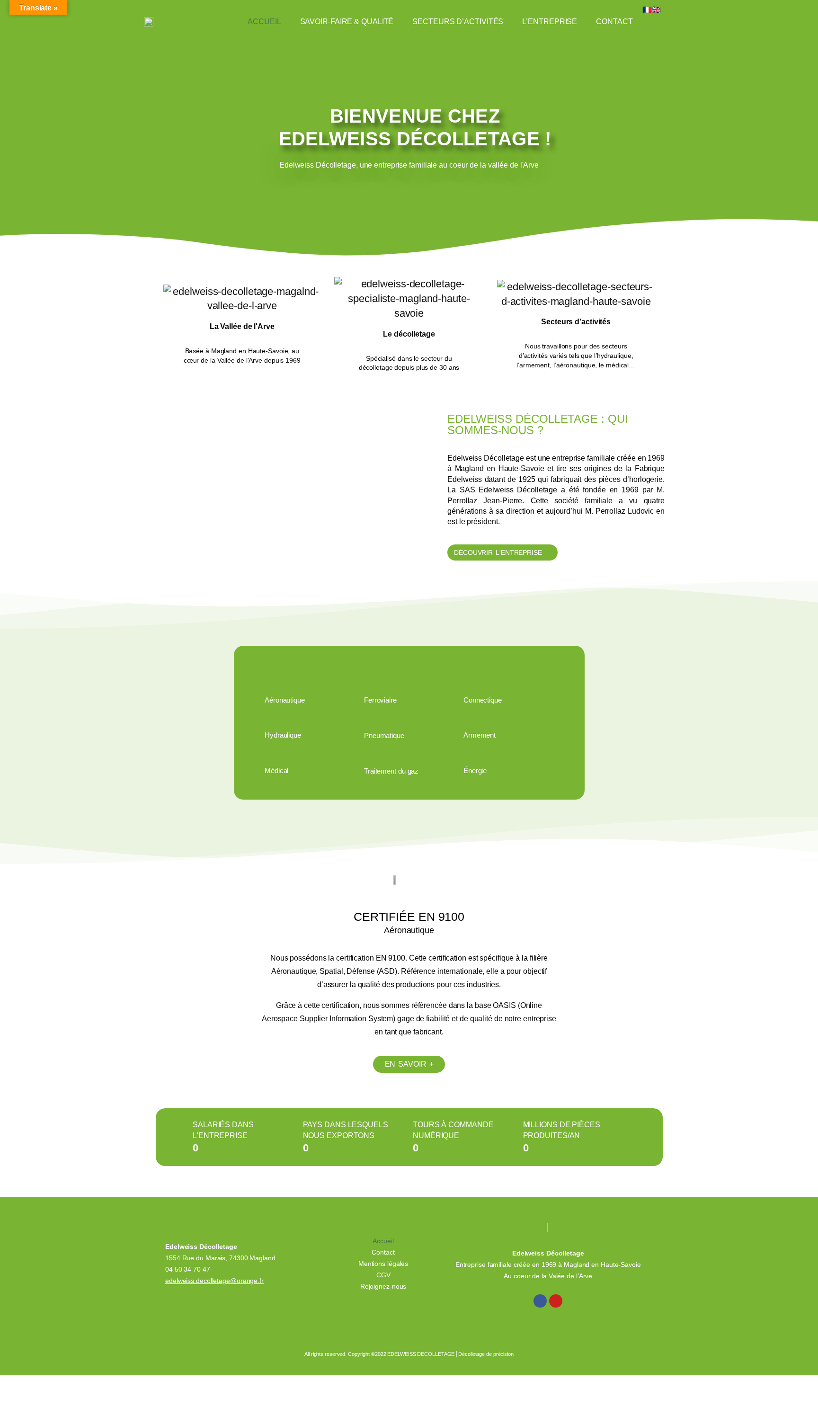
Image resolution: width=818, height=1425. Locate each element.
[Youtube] (555, 1301)
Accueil (264, 22)
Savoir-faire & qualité (347, 22)
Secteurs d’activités (457, 22)
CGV (383, 1275)
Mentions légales (383, 1263)
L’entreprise (549, 22)
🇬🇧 (656, 10)
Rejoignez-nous (383, 1286)
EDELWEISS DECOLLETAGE (420, 1354)
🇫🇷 (647, 10)
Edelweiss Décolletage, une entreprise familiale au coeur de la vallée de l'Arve (409, 165)
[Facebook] (540, 1301)
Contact (614, 22)
